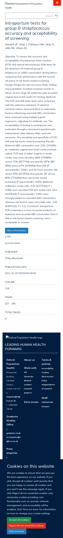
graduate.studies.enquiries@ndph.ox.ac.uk (13, 437)
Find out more (16, 531)
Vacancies (28, 376)
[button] (57, 3)
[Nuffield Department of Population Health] (26, 4)
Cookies (45, 372)
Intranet (46, 406)
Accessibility (47, 368)
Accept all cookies (19, 519)
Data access (31, 401)
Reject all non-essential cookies (26, 525)
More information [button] (16, 230)
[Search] (56, 16)
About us (29, 359)
